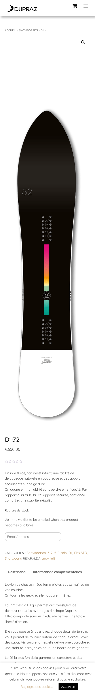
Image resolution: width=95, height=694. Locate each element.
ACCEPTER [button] (68, 686)
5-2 (50, 553)
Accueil (10, 30)
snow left (48, 558)
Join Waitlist (18, 546)
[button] (83, 42)
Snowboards (28, 30)
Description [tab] (17, 572)
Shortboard (13, 558)
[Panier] (74, 6)
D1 (42, 30)
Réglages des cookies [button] (37, 686)
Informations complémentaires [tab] (57, 572)
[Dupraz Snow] (21, 10)
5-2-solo (60, 553)
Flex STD (80, 553)
